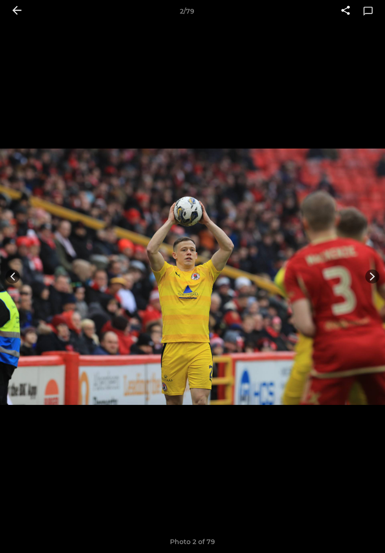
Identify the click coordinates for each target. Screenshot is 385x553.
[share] (345, 11)
